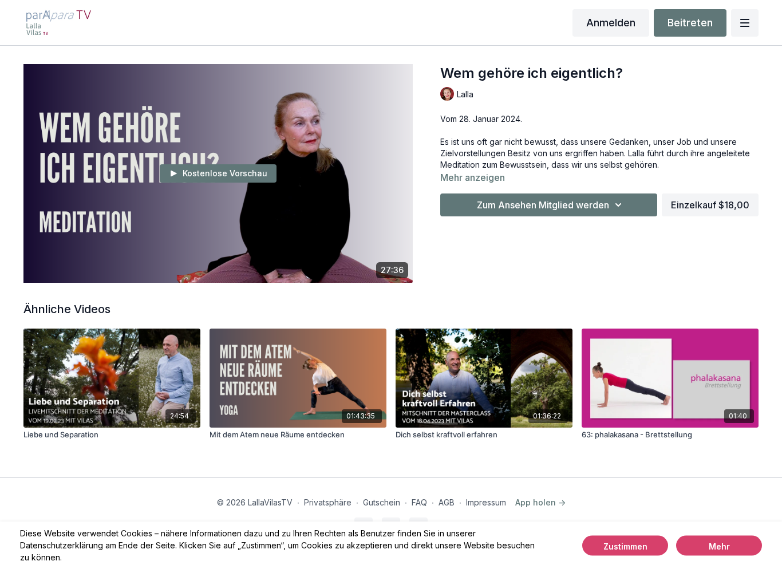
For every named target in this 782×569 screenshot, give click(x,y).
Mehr (719, 546)
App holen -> (540, 502)
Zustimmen (625, 546)
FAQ (419, 502)
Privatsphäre (327, 502)
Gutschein (381, 502)
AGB (447, 502)
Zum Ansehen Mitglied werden (543, 205)
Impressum (486, 502)
